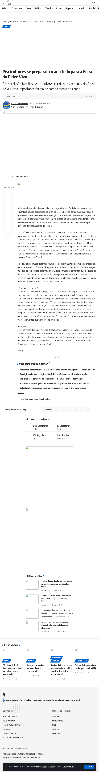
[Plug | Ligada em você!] (9, 2)
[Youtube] (61, 436)
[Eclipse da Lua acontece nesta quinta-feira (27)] (85, 655)
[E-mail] (8, 218)
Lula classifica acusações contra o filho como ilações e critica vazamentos (53, 388)
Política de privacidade (45, 767)
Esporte (43, 590)
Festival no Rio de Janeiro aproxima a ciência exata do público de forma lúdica (55, 598)
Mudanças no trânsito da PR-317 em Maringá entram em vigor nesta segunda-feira (57, 369)
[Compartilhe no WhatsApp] (26, 96)
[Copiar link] (34, 96)
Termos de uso (69, 767)
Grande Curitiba (46, 617)
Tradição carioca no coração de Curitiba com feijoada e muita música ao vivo (54, 374)
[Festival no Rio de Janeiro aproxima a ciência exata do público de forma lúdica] (32, 599)
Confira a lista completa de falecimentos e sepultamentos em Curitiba (52, 378)
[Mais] (42, 96)
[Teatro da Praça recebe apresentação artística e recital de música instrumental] (61, 655)
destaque (29, 399)
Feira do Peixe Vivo (42, 399)
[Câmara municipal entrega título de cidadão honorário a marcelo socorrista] (32, 614)
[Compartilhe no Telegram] (30, 96)
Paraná (31, 661)
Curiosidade (44, 632)
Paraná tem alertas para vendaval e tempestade (35, 668)
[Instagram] (37, 436)
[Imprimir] (38, 96)
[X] (61, 427)
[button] (89, 767)
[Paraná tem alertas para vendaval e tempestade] (37, 655)
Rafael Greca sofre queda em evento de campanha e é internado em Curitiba (54, 383)
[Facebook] (37, 427)
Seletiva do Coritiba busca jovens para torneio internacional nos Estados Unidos (56, 584)
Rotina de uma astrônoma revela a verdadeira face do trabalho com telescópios (54, 625)
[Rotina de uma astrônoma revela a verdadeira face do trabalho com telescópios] (32, 626)
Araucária (56, 657)
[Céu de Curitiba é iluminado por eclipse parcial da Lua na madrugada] (13, 655)
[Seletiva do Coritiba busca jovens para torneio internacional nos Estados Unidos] (32, 585)
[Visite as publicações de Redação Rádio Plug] (6, 105)
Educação (43, 605)
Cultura (55, 661)
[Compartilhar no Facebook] (18, 96)
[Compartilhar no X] (22, 96)
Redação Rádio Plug (19, 103)
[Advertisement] (49, 48)
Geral (6, 26)
